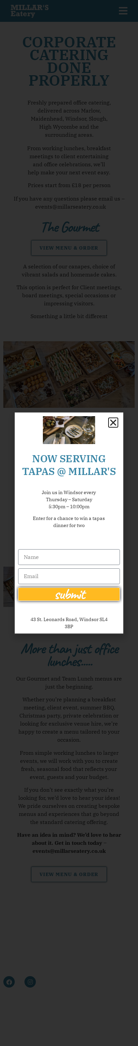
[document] (69, 523)
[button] (113, 422)
